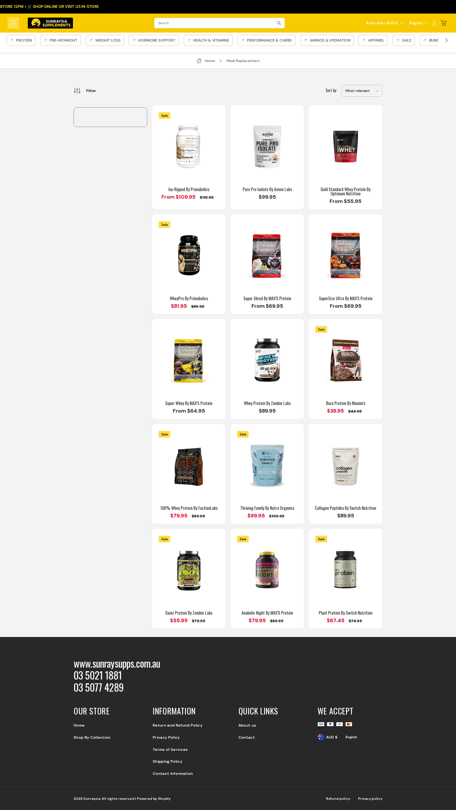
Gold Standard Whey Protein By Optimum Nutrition (345, 191)
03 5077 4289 (99, 687)
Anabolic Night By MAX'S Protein (267, 613)
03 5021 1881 (98, 675)
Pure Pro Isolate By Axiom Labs (267, 189)
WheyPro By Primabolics (189, 298)
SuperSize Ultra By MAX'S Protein (345, 298)
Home (79, 725)
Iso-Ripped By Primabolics (188, 189)
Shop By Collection (92, 737)
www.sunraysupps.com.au (117, 663)
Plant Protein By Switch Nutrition (345, 613)
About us (247, 725)
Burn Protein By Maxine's (345, 403)
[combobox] (219, 23)
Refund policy (338, 798)
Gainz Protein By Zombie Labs (188, 613)
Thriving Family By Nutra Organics (267, 508)
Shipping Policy (167, 761)
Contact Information (173, 773)
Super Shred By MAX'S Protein (267, 298)
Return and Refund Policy (177, 725)
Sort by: (331, 90)
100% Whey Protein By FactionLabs (189, 508)
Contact (246, 737)
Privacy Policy (166, 737)
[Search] (279, 23)
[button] (13, 23)
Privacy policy (370, 798)
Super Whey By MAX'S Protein (188, 403)
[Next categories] (446, 40)
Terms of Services (170, 749)
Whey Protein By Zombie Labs (267, 403)
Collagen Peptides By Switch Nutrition (345, 508)
